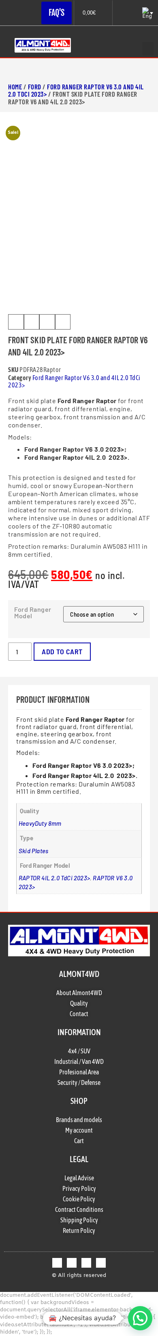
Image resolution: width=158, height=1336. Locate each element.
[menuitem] (147, 13)
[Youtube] (101, 1263)
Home (15, 86)
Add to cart (62, 651)
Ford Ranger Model (32, 612)
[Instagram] (86, 1263)
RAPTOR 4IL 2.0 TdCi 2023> (54, 878)
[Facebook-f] (57, 1263)
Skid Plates (33, 850)
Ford (34, 86)
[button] (148, 48)
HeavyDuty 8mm (40, 823)
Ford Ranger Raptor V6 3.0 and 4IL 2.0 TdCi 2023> (76, 90)
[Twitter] (72, 1263)
